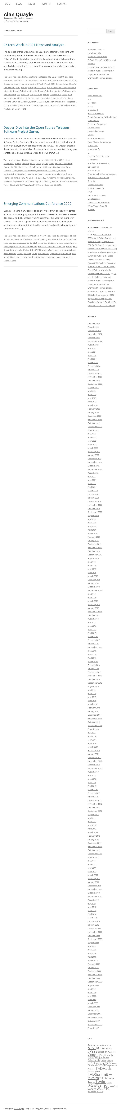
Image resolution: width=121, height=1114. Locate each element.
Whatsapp (93, 1091)
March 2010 (93, 917)
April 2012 (92, 828)
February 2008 (94, 1006)
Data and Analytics (96, 131)
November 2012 (95, 803)
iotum (13, 250)
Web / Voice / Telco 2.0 (49, 235)
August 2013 (93, 771)
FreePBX (59, 163)
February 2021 (94, 494)
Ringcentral (98, 1063)
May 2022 (92, 440)
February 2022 (94, 451)
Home (7, 3)
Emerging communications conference (20, 246)
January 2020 (93, 540)
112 (49, 76)
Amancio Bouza (24, 80)
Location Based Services (98, 156)
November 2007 (95, 1017)
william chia (58, 105)
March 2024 (93, 362)
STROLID (103, 1065)
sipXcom (31, 181)
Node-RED (39, 174)
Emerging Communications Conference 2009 (37, 203)
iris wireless (70, 91)
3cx (56, 160)
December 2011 (94, 843)
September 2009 (95, 939)
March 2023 (93, 405)
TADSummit (64, 181)
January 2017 (93, 643)
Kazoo (68, 167)
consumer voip (17, 84)
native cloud (20, 174)
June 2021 (92, 480)
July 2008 (91, 989)
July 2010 (91, 903)
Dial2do (51, 243)
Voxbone (48, 105)
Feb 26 (24, 87)
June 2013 (92, 779)
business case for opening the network (41, 239)
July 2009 (91, 946)
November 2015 (95, 675)
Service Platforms (95, 184)
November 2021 (95, 462)
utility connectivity (43, 257)
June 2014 (92, 736)
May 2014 (92, 739)
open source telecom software (58, 174)
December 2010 (94, 885)
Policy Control (94, 170)
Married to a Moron (96, 49)
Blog (19, 3)
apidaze (103, 1045)
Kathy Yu (25, 94)
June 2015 (92, 693)
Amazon (35, 80)
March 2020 (93, 533)
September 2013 (95, 768)
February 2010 (94, 921)
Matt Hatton (55, 94)
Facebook (111, 1052)
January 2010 (93, 924)
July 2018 (91, 594)
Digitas (59, 84)
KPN (31, 94)
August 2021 (93, 473)
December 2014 (94, 715)
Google (33, 167)
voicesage (56, 257)
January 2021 (93, 497)
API (26, 235)
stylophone (55, 253)
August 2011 (93, 857)
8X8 (60, 160)
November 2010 (95, 889)
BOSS (90, 106)
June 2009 (92, 949)
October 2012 (94, 807)
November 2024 (95, 334)
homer (39, 167)
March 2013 (93, 789)
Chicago (7, 84)
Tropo (91, 1082)
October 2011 (94, 850)
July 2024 (91, 348)
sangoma (70, 177)
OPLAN (37, 250)
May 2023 (92, 398)
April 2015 (92, 700)
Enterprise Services (96, 138)
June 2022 (92, 437)
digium (65, 84)
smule (34, 253)
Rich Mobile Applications (98, 177)
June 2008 (92, 992)
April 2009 (92, 956)
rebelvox (71, 250)
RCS (44, 177)
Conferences (93, 120)
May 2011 (92, 868)
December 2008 (94, 971)
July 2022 (91, 433)
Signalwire (17, 181)
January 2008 (93, 1010)
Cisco (109, 1048)
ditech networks (69, 243)
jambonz (104, 1057)
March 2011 (93, 875)
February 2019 (94, 579)
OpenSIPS (23, 177)
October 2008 (94, 978)
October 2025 (94, 323)
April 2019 (92, 572)
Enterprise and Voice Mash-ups (51, 246)
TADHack (42, 101)
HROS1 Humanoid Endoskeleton (61, 87)
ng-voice (30, 174)
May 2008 (92, 996)
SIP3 (25, 181)
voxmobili (66, 257)
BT (76, 80)
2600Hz (50, 160)
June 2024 (92, 352)
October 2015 (94, 679)
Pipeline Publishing (25, 98)
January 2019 (93, 583)
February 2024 (94, 366)
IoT (63, 91)
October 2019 (94, 551)
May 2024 (92, 355)
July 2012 (91, 818)
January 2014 (93, 754)
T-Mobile (91, 1069)
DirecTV (72, 84)
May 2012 (92, 825)
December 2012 (94, 800)
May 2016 (92, 654)
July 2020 (91, 519)
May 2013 (92, 782)
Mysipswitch (9, 174)
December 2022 (94, 416)
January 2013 (93, 796)
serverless (8, 181)
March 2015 (93, 704)
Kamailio (61, 167)
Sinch (91, 1065)
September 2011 (95, 853)
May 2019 (92, 569)
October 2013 (94, 764)
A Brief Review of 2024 (97, 56)
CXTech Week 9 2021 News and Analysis (34, 44)
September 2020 (95, 512)
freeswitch (67, 163)
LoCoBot (38, 94)
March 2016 (93, 661)
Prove (53, 98)
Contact (62, 3)
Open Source (31, 160)
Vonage (40, 105)
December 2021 (94, 458)
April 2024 (92, 359)
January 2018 (93, 608)
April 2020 (92, 529)
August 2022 (93, 430)
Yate (39, 185)
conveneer (42, 243)
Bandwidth (69, 80)
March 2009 (93, 960)
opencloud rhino (11, 177)
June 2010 (92, 907)
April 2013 (92, 786)
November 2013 (95, 761)
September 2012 (95, 811)
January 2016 (93, 668)
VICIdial (19, 185)
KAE (18, 94)
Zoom (100, 1091)
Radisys (110, 1060)
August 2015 (93, 686)
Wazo (25, 185)
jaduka (19, 250)
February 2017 (94, 640)
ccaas (32, 163)
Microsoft (94, 1060)
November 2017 (95, 611)
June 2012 (92, 821)
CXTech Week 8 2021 (46, 84)
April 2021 (92, 487)
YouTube (7, 109)
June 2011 (92, 864)
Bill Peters (92, 102)
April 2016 (92, 658)
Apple (109, 1045)
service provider (24, 253)
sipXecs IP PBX (42, 181)
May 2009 (92, 953)
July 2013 (91, 775)
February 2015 (94, 707)
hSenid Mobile (106, 1055)
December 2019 (94, 544)
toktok (6, 257)
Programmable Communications (102, 174)
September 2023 (95, 384)
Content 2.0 (32, 243)
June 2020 (92, 522)
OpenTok (33, 177)
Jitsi (54, 167)
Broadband (93, 110)
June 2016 (92, 650)
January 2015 (93, 711)
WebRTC (33, 185)
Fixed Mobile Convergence (99, 142)
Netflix (64, 94)
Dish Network (9, 87)
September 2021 (95, 469)
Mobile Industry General (98, 163)
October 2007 (94, 1021)
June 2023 (92, 394)
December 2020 (94, 501)
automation (58, 80)
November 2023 (95, 376)
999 (15, 80)
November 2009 (95, 932)
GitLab (30, 87)
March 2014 (93, 747)
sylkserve (54, 181)
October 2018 (94, 586)
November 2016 (95, 647)
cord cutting (30, 84)
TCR (110, 1075)
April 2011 (92, 871)
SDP (106, 1063)
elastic (51, 163)
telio (74, 253)
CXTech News (31, 76)
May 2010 (92, 910)
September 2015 (95, 682)
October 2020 (94, 508)
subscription (65, 253)
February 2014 (94, 750)
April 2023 (92, 401)
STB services (43, 253)
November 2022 (95, 419)
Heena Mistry (40, 87)
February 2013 (94, 793)
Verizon (103, 1085)
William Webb (70, 105)
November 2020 (95, 505)
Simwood (16, 101)
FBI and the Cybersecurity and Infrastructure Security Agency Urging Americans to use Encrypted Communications (102, 280)
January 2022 (93, 455)
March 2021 (93, 490)
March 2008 (93, 1003)
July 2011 (91, 860)
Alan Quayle (19, 1108)
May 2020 (92, 526)
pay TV (13, 98)
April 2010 (92, 914)
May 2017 (92, 629)
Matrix (46, 94)
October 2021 (94, 465)
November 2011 (95, 846)
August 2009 (93, 942)
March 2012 (93, 832)
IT (88, 152)
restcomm (51, 177)
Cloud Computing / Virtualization (102, 117)
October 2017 (94, 615)
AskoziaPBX (9, 163)
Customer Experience (97, 124)
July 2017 (91, 622)
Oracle (103, 1060)
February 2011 (94, 878)
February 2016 (94, 665)
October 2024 (94, 337)
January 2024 (93, 369)
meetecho (31, 170)
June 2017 (92, 626)
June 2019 (92, 565)
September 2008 (95, 981)
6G (53, 76)
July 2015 (91, 690)
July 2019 (91, 561)
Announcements (95, 95)
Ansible (66, 160)
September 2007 (95, 1024)
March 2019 (93, 576)
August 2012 (93, 814)
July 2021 (91, 476)
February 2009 (94, 964)
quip (40, 177)
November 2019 (95, 547)
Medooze (22, 170)
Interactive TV (94, 149)
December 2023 (94, 373)
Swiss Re (24, 101)
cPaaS (38, 163)
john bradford (10, 94)
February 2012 (94, 835)
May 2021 (92, 483)
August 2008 (93, 985)
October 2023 (94, 380)
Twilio (14, 105)
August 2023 (93, 387)
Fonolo (69, 246)
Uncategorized (94, 199)
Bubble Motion (17, 239)
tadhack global (94, 1071)
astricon (25, 163)
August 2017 (93, 618)
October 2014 (94, 722)
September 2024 (95, 341)
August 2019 (93, 558)
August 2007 (93, 1028)
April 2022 (92, 444)
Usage (13, 257)
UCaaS (12, 185)
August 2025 (93, 327)
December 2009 (94, 928)
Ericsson (102, 1051)
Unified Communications (99, 202)
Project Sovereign (42, 98)
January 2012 (93, 839)
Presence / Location (57, 250)
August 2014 (93, 729)
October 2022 (94, 423)
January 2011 (93, 882)
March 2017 (93, 636)
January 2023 (93, 412)
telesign (50, 101)
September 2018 (95, 590)
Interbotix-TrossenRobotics (16, 91)
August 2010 (93, 900)
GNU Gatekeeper (21, 167)
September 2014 (95, 725)
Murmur (62, 170)
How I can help (94, 53)
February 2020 (94, 537)
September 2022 (95, 426)
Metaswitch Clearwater (47, 170)
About (31, 3)
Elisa (18, 87)
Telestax (73, 181)
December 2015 (94, 672)
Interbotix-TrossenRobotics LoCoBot (44, 91)
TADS (90, 191)
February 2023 (94, 408)
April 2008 (92, 999)
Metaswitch (28, 250)
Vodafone (113, 1086)
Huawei (91, 1057)
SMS (96, 1065)
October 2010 (94, 892)
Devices (91, 134)
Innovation (34, 235)
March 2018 (93, 601)
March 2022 (93, 448)
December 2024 (94, 330)
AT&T (50, 80)
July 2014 (91, 732)
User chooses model (25, 257)
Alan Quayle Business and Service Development (18, 15)
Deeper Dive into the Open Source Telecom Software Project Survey (36, 129)
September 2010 (95, 896)
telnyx (111, 1078)
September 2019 (95, 554)
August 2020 (93, 515)
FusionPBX (8, 167)
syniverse (33, 101)
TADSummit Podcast (97, 195)
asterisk (43, 80)
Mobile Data (93, 159)
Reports (46, 3)
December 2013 (94, 757)
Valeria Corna (30, 105)
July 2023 (91, 391)
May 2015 (92, 697)
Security (91, 181)
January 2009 (93, 967)
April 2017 (92, 633)
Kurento (7, 170)
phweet (45, 250)
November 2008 (95, 974)
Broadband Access (96, 113)
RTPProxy (61, 177)
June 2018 (92, 597)
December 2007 (94, 1013)
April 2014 (92, 743)
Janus (50, 167)
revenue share (10, 253)
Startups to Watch (96, 188)
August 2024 (93, 344)
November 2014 (95, 718)
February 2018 (94, 604)
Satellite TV (61, 98)
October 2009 (94, 935)
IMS (45, 167)
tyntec (20, 105)
